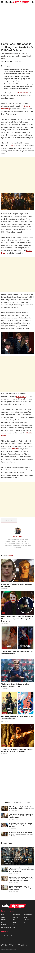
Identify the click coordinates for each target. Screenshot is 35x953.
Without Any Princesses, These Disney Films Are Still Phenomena (17, 717)
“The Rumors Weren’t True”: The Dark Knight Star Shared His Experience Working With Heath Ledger (17, 619)
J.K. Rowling (21, 396)
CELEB (3, 917)
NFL (14, 927)
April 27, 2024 (18, 61)
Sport (25, 917)
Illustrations (16, 914)
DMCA (22, 946)
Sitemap (28, 946)
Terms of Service (5, 946)
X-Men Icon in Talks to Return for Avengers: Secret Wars (16, 585)
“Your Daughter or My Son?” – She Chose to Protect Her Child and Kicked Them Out (21, 807)
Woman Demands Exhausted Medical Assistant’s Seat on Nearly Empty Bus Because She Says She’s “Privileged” (17, 859)
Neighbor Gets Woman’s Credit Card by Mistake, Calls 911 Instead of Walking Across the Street (20, 887)
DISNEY (5, 648)
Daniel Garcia (7, 61)
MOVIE (4, 580)
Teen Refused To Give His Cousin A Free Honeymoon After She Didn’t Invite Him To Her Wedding (21, 815)
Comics (3, 919)
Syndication (15, 946)
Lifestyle (15, 917)
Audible (12, 145)
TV (25, 922)
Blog (2, 914)
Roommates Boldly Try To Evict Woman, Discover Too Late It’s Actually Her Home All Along (21, 834)
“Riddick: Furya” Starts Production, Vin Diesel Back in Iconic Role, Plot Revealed (17, 750)
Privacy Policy (20, 944)
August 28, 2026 (7, 863)
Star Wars (27, 919)
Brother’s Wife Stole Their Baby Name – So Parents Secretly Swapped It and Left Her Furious (21, 824)
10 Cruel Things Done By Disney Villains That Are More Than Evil (17, 652)
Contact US (11, 944)
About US (3, 944)
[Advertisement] (17, 24)
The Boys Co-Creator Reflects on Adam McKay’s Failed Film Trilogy (15, 685)
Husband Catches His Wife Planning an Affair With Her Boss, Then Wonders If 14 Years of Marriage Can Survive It (21, 878)
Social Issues (28, 914)
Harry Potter (23, 93)
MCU (14, 919)
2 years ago (5, 588)
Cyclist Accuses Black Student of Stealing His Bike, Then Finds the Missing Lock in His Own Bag (21, 869)
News (14, 925)
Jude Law (14, 449)
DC (3, 613)
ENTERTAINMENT (6, 927)
